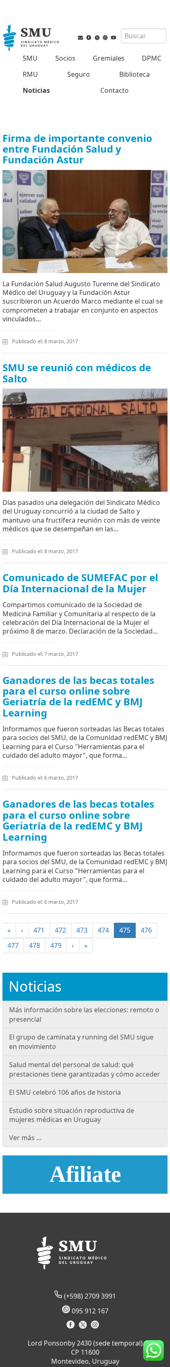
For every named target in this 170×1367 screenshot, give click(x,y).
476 (146, 930)
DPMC (151, 58)
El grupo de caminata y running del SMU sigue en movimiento (81, 1041)
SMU (30, 58)
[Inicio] (31, 39)
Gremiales (109, 58)
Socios (65, 58)
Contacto (114, 90)
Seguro (78, 74)
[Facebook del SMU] (88, 39)
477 (13, 945)
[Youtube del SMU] (113, 39)
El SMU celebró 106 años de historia (65, 1092)
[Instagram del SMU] (105, 39)
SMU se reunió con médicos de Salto (76, 373)
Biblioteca (134, 74)
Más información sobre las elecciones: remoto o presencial (84, 1014)
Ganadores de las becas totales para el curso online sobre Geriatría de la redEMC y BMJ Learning (78, 696)
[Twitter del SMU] (96, 39)
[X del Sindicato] (83, 1327)
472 (60, 930)
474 (103, 930)
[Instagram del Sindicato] (96, 1327)
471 (39, 930)
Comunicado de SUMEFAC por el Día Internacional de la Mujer (80, 582)
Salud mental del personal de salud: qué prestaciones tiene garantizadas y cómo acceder (84, 1069)
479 (55, 945)
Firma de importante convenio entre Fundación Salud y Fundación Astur (77, 149)
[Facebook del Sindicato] (71, 1327)
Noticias (36, 90)
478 (34, 945)
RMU (30, 74)
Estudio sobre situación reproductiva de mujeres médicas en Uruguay (71, 1115)
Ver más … (25, 1137)
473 (81, 930)
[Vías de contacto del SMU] (80, 39)
